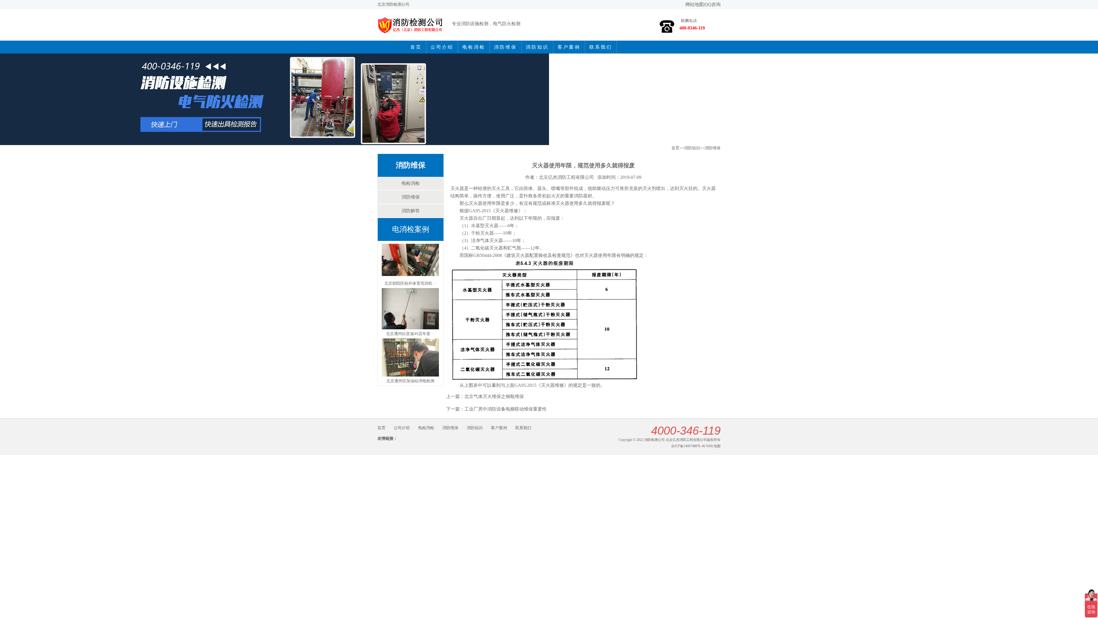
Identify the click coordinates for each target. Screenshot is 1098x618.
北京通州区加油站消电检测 (410, 381)
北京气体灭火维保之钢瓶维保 (494, 396)
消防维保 (505, 47)
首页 (416, 47)
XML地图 (713, 446)
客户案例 (569, 47)
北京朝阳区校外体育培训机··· (410, 283)
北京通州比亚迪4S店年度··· (410, 334)
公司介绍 (442, 47)
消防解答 (410, 210)
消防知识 (537, 47)
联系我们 (600, 47)
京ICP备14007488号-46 (688, 446)
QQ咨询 (713, 4)
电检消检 (473, 47)
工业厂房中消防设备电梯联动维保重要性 (505, 409)
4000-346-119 (686, 430)
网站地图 (694, 4)
